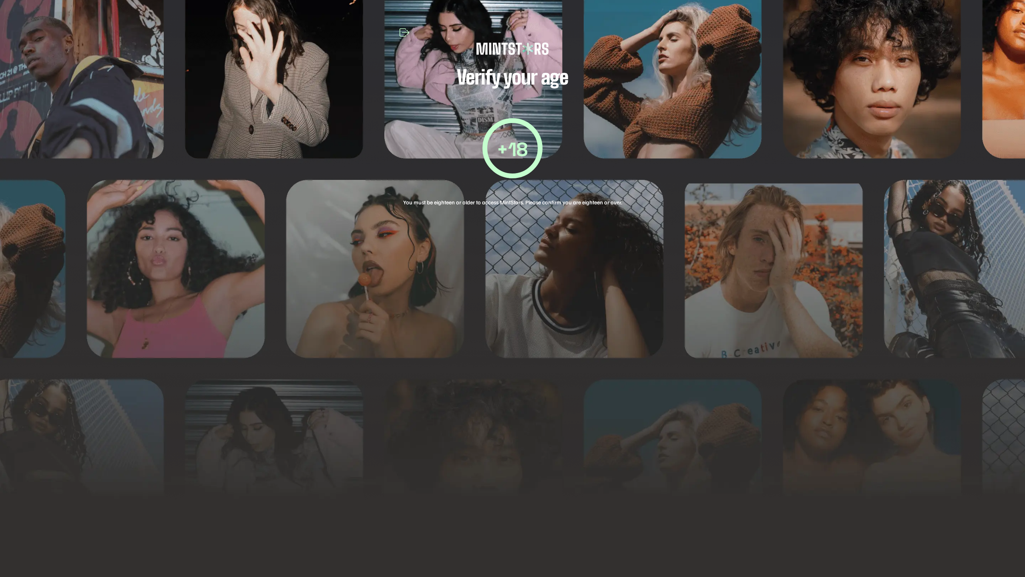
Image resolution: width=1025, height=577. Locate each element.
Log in (512, 366)
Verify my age (512, 313)
